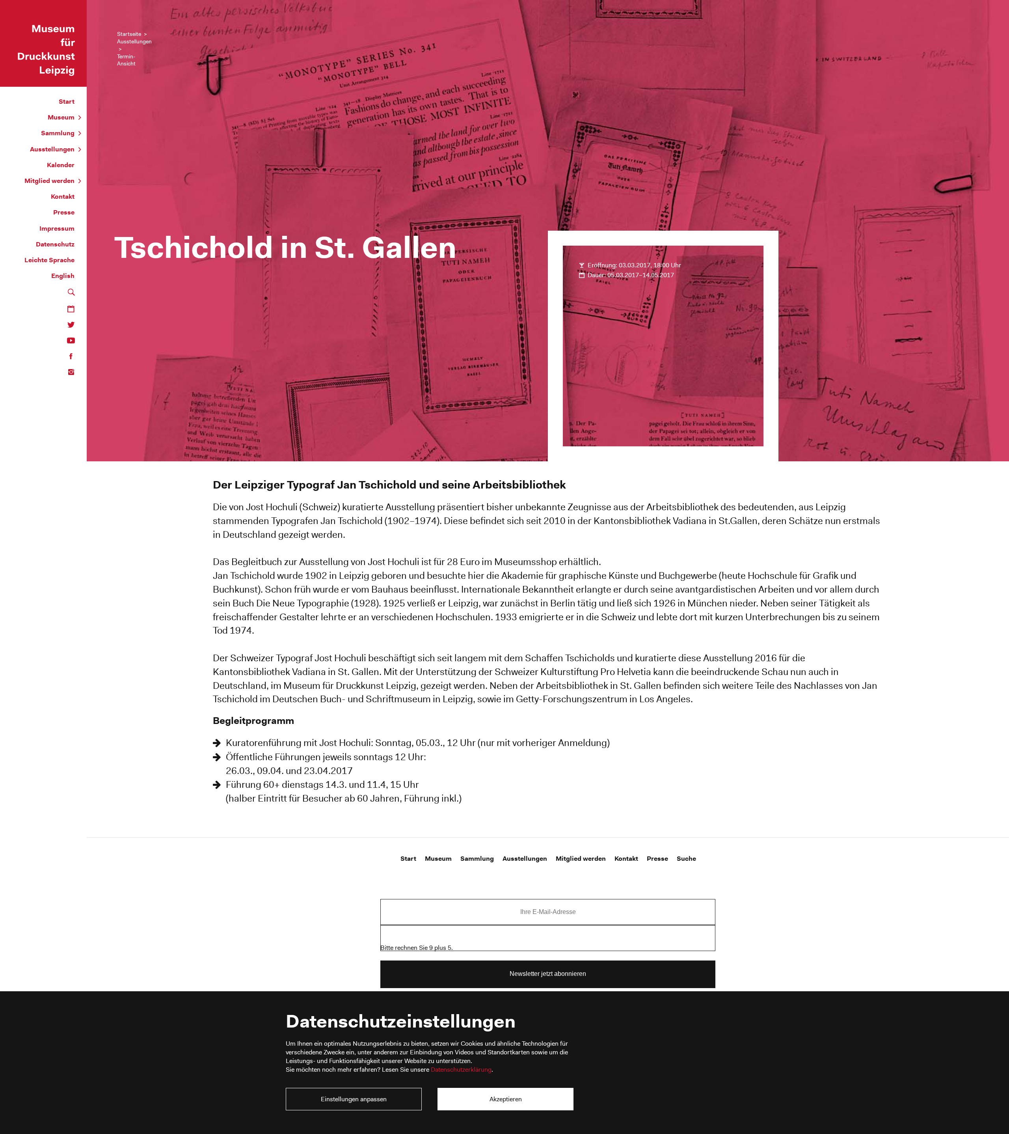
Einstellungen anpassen (354, 1099)
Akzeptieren (506, 1099)
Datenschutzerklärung (461, 1069)
